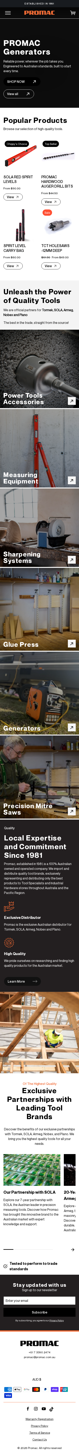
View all (12, 94)
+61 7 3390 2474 (39, 1352)
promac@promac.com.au (39, 1357)
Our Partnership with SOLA (29, 1192)
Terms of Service (39, 1432)
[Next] (72, 1249)
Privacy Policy (56, 1320)
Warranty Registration (39, 1419)
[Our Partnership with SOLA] (31, 1170)
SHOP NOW (16, 82)
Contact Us (39, 1439)
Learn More (16, 981)
